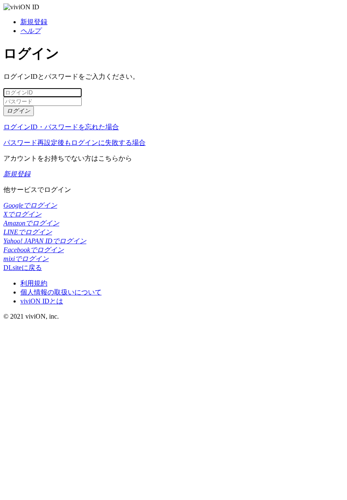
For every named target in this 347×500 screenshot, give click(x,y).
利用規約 (33, 283)
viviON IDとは (41, 301)
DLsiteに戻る (22, 267)
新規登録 (33, 21)
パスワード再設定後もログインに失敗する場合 (74, 142)
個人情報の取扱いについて (61, 292)
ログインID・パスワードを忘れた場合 (61, 127)
